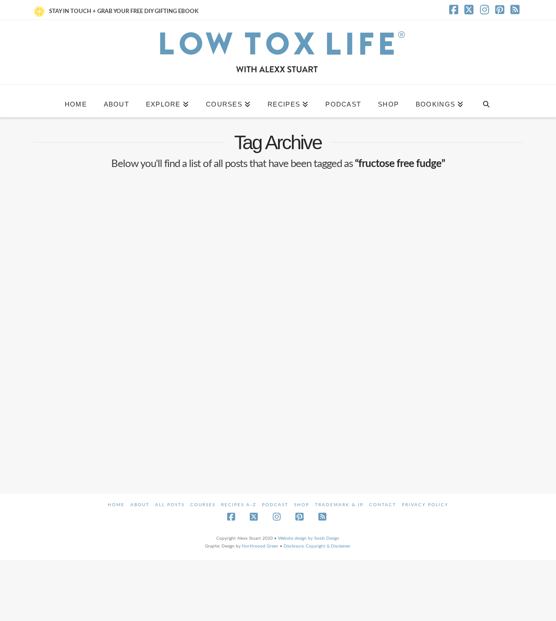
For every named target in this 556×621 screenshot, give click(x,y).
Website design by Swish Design (308, 538)
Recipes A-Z (238, 505)
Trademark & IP (339, 505)
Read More (63, 412)
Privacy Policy (425, 505)
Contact (382, 505)
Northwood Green (260, 546)
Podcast (275, 505)
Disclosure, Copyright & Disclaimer (317, 546)
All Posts (170, 505)
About (139, 505)
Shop (301, 505)
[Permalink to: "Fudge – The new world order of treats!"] (110, 239)
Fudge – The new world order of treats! (106, 316)
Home (116, 505)
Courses (202, 505)
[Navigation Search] (486, 101)
